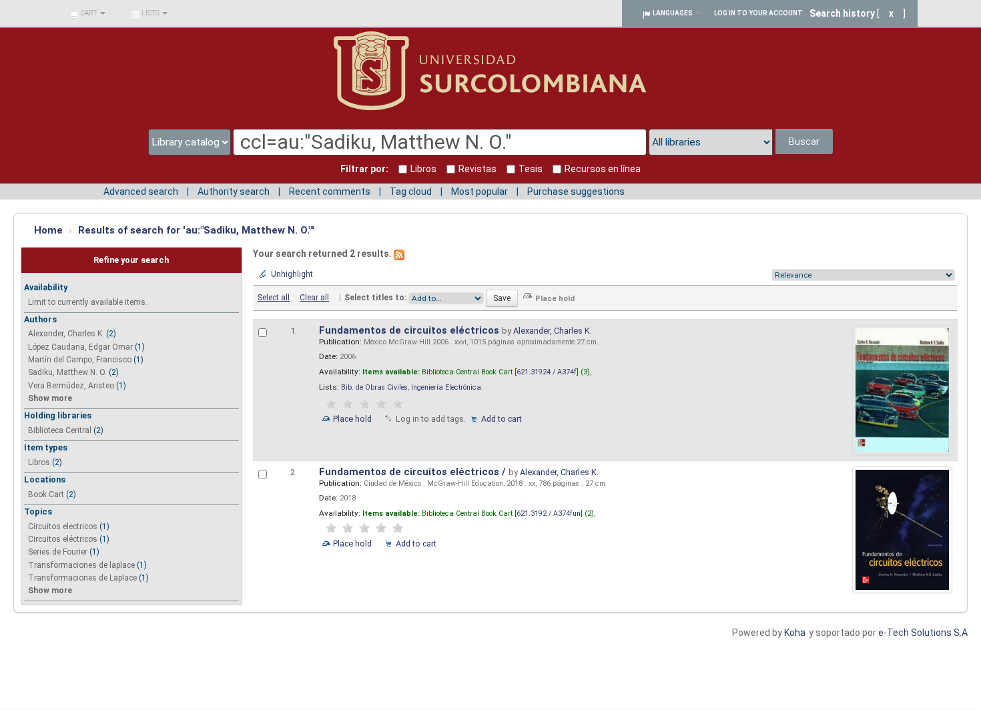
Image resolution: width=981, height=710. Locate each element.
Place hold (352, 419)
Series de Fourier (57, 552)
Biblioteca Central (59, 430)
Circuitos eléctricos (62, 539)
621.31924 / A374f (547, 372)
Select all (274, 297)
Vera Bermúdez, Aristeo (71, 385)
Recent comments (329, 191)
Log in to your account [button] (758, 13)
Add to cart (501, 419)
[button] (87, 13)
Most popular (479, 191)
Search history (842, 13)
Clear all (314, 297)
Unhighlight (292, 274)
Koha (794, 632)
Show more (50, 398)
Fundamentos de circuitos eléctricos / (414, 472)
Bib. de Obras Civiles (374, 387)
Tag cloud (411, 191)
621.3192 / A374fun (549, 513)
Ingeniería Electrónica (446, 387)
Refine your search (131, 260)
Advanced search (140, 191)
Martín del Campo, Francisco (79, 359)
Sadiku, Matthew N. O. (67, 372)
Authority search (234, 191)
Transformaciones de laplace (81, 565)
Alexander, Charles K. (66, 333)
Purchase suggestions (576, 191)
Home (48, 230)
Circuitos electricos (62, 526)
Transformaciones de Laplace (82, 578)
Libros (39, 462)
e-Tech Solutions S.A (923, 632)
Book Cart (46, 494)
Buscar (804, 141)
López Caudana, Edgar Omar (80, 347)
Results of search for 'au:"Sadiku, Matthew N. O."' (196, 230)
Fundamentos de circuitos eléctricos (410, 330)
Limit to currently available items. (87, 302)
